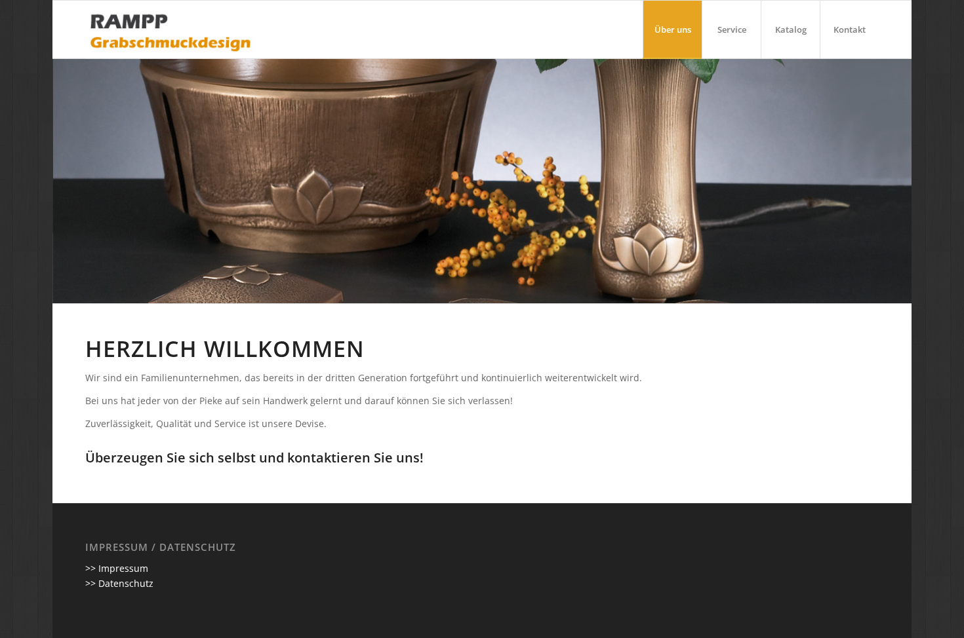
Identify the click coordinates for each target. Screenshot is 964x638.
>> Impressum (116, 568)
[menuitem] (672, 29)
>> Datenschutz (119, 583)
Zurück (63, 181)
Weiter (900, 181)
